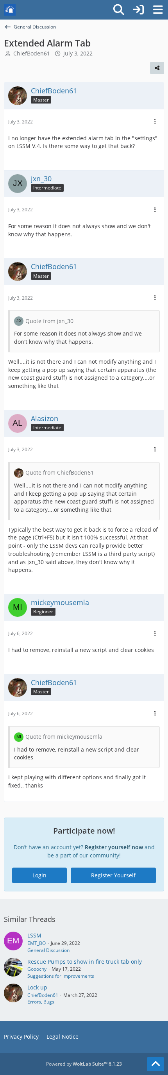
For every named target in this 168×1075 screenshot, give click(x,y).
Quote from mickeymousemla (63, 736)
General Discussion (48, 950)
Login (39, 875)
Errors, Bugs (40, 1001)
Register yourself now (114, 847)
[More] (155, 122)
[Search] (119, 10)
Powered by (84, 1064)
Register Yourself (113, 875)
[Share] (157, 68)
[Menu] (158, 10)
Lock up (37, 987)
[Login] (138, 10)
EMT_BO (36, 943)
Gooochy (36, 969)
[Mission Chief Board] (9, 10)
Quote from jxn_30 (49, 321)
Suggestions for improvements (60, 976)
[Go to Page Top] (155, 1064)
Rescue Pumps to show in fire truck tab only (84, 961)
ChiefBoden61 (31, 53)
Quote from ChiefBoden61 (59, 472)
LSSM (34, 935)
